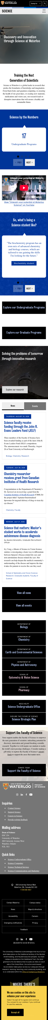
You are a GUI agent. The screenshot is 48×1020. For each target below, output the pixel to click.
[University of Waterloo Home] (9, 3)
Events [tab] (35, 406)
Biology (9, 456)
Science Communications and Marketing (23, 870)
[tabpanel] (24, 496)
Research (25, 456)
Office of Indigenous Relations (33, 972)
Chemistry (17, 456)
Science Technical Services (18, 867)
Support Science (14, 812)
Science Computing (15, 863)
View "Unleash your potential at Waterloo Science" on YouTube (24, 203)
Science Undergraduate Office (19, 859)
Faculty (17, 510)
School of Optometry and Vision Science (21, 573)
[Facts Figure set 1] (18, 157)
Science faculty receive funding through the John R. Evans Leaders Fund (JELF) (21, 426)
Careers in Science (15, 815)
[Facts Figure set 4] (30, 157)
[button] (35, 3)
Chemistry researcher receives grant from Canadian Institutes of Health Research (21, 478)
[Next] (30, 162)
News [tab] (13, 405)
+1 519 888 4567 (25, 890)
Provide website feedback (18, 819)
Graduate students (22, 576)
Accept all (15, 1012)
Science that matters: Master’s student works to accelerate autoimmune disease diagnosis (22, 532)
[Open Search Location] (45, 3)
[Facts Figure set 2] (22, 157)
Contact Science (14, 808)
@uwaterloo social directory (24, 943)
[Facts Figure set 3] (26, 157)
